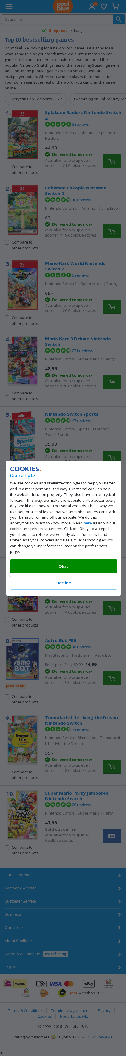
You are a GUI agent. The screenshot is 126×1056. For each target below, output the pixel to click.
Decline (63, 582)
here (88, 522)
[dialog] (63, 528)
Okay (64, 566)
